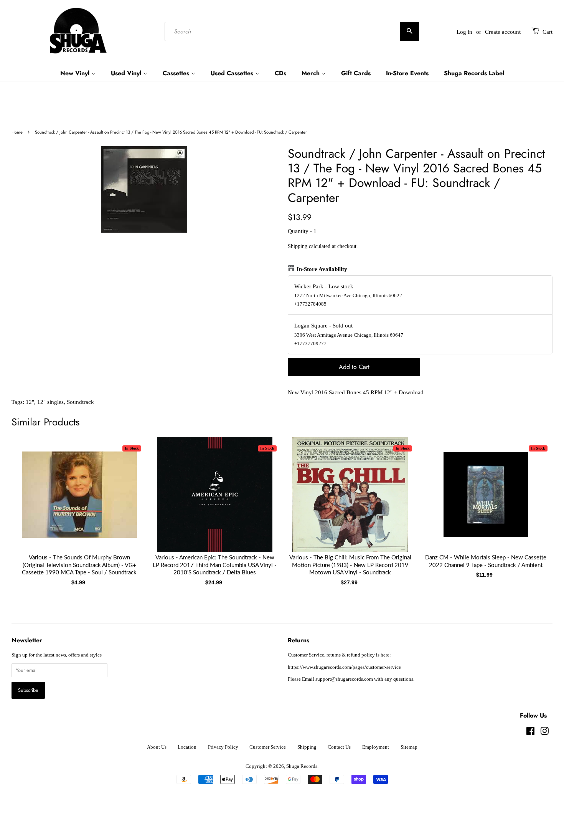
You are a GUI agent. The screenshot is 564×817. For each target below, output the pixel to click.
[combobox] (292, 31)
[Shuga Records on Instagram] (544, 733)
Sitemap (409, 747)
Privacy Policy (223, 747)
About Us (157, 747)
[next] (534, 502)
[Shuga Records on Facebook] (530, 733)
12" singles (50, 402)
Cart (547, 32)
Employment (375, 747)
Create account (503, 32)
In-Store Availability (322, 269)
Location (187, 747)
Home (17, 132)
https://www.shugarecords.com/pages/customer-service (344, 667)
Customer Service (267, 747)
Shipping (297, 246)
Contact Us (339, 747)
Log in (464, 32)
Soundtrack (80, 402)
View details (79, 502)
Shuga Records (301, 766)
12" (30, 402)
